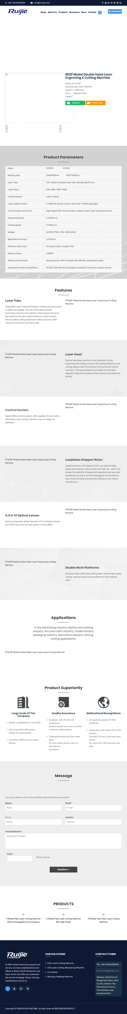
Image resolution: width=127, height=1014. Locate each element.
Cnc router (52, 972)
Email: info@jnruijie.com (108, 971)
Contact (92, 12)
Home (43, 12)
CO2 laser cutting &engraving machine (65, 968)
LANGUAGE (115, 11)
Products (63, 12)
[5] (34, 126)
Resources (74, 12)
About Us (52, 12)
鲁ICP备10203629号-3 (65, 1008)
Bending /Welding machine (60, 977)
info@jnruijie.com (42, 3)
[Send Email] (75, 103)
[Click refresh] (43, 857)
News (84, 12)
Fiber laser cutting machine (60, 963)
